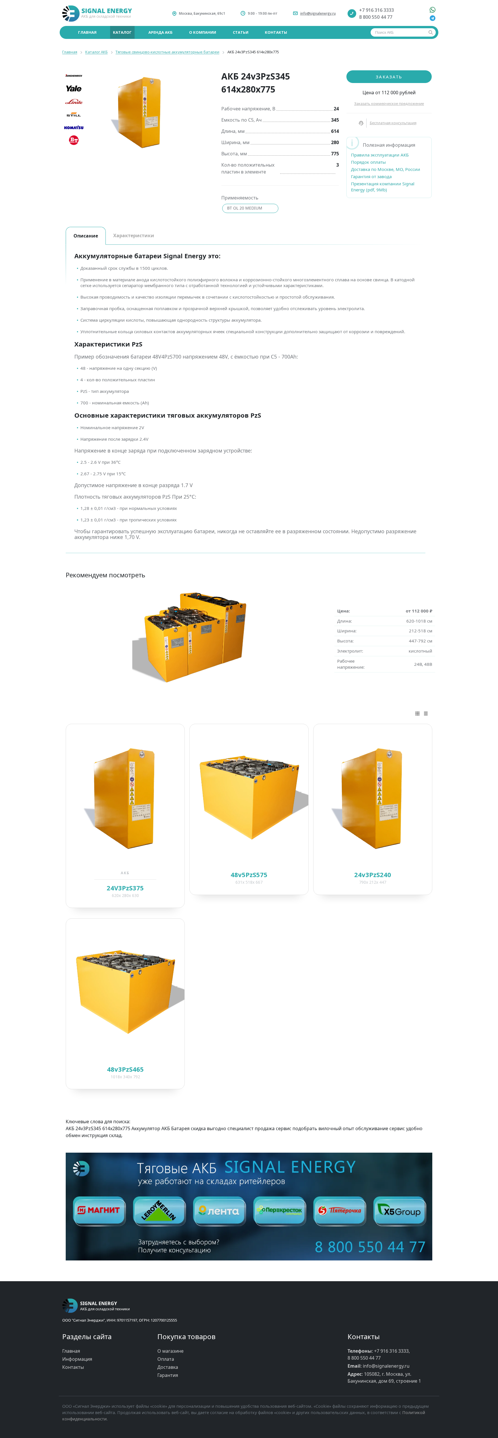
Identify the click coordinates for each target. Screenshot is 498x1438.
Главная (71, 1351)
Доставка (167, 1367)
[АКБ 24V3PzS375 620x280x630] (125, 797)
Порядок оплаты (368, 162)
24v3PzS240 (372, 874)
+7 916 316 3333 (376, 10)
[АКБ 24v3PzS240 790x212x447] (373, 797)
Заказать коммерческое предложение (389, 103)
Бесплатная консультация (393, 122)
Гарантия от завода (371, 176)
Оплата (165, 1359)
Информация (77, 1359)
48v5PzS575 (249, 874)
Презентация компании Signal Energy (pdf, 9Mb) (382, 187)
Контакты (73, 1367)
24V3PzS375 (125, 887)
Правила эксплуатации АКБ (380, 155)
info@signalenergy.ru (318, 13)
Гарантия (167, 1375)
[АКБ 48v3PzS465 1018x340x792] (125, 991)
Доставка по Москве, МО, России (385, 169)
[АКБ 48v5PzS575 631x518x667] (249, 797)
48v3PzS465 (125, 1069)
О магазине (170, 1351)
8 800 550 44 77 (375, 17)
